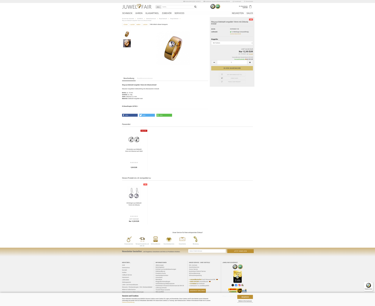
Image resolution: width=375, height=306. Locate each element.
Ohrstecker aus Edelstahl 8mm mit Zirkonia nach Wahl (134, 150)
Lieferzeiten (125, 280)
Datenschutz (126, 267)
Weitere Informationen (245, 301)
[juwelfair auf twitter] (233, 285)
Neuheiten (238, 13)
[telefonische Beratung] (196, 239)
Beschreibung (129, 78)
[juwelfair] (137, 6)
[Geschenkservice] (169, 239)
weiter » (138, 24)
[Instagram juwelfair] (239, 285)
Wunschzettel (249, 1)
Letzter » (145, 24)
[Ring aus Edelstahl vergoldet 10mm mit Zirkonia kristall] (173, 48)
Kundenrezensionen (145, 78)
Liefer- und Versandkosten (130, 284)
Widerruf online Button (129, 289)
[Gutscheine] (182, 239)
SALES (250, 13)
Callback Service (127, 275)
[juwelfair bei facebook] (236, 285)
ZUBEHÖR (167, 13)
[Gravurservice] (129, 239)
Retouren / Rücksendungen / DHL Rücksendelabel (137, 287)
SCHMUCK (127, 13)
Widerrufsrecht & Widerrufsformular (133, 292)
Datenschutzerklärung (128, 302)
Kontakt (124, 270)
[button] (130, 115)
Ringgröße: (214, 39)
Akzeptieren (245, 297)
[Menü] (372, 283)
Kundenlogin (237, 1)
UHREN (138, 13)
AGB (123, 265)
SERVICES (179, 13)
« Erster (125, 24)
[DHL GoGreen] (233, 290)
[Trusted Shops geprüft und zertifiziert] (235, 266)
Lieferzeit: (214, 32)
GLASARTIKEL (152, 13)
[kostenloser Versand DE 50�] (142, 239)
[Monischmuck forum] (242, 285)
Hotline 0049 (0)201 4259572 (193, 1)
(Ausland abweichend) (235, 34)
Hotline (124, 272)
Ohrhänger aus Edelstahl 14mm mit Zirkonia (133, 204)
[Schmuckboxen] (155, 239)
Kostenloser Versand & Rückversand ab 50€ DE (217, 1)
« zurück (132, 24)
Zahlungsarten (126, 282)
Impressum (125, 277)
